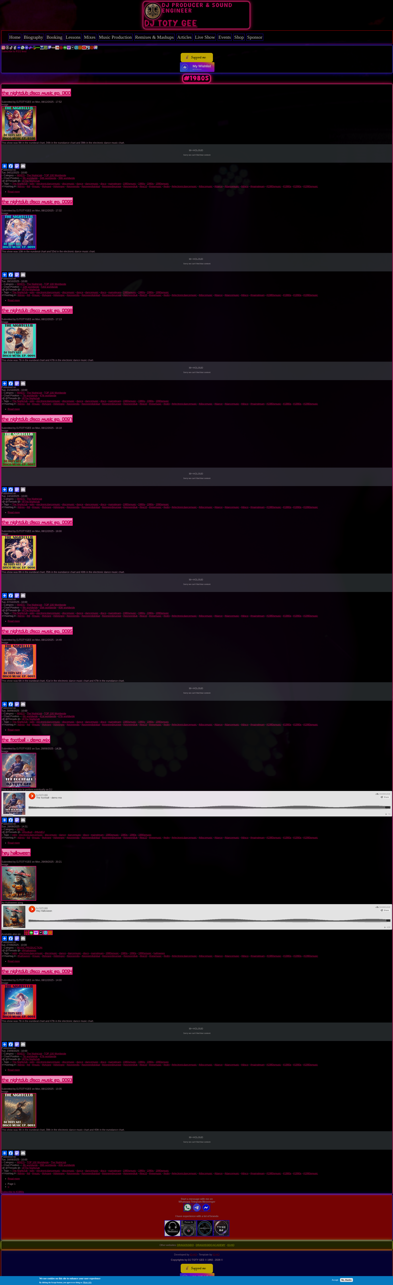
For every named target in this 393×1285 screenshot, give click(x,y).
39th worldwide (66, 178)
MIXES (21, 175)
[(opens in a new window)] (3, 48)
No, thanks (346, 1280)
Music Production (115, 37)
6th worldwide (30, 716)
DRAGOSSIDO (185, 1245)
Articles (184, 37)
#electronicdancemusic (184, 186)
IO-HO (230, 1245)
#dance (218, 186)
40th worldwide (66, 607)
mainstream (114, 183)
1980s (141, 183)
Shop (239, 37)
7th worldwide (30, 395)
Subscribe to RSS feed (14, 51)
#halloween (24, 956)
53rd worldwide (49, 287)
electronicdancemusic (48, 183)
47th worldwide (48, 395)
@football (27, 832)
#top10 (143, 186)
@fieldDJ (39, 832)
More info (87, 1282)
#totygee (46, 186)
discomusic (68, 183)
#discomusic (205, 186)
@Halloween (29, 950)
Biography (33, 37)
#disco (244, 186)
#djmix (21, 186)
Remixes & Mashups (154, 37)
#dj (28, 186)
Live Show (205, 37)
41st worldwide (48, 716)
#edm (166, 186)
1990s (150, 183)
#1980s (287, 186)
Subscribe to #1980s (13, 1192)
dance (79, 183)
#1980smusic (274, 186)
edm (32, 183)
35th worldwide (48, 607)
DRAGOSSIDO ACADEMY (210, 1245)
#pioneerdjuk (130, 186)
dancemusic (91, 183)
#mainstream (257, 186)
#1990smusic (310, 186)
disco (103, 183)
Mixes (89, 37)
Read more (14, 191)
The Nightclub (34, 175)
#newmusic (155, 186)
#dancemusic (232, 186)
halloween (159, 953)
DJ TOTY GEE (170, 24)
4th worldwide (30, 1165)
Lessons (73, 37)
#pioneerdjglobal (91, 186)
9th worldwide (30, 178)
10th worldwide (31, 287)
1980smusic (129, 183)
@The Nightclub (31, 181)
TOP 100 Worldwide (55, 175)
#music (36, 186)
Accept (335, 1280)
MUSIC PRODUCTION (29, 947)
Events (224, 37)
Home (14, 37)
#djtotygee (59, 186)
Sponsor (254, 37)
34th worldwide (48, 178)
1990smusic (162, 183)
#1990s (297, 186)
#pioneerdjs (73, 186)
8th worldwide (30, 607)
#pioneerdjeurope (111, 186)
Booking (54, 37)
